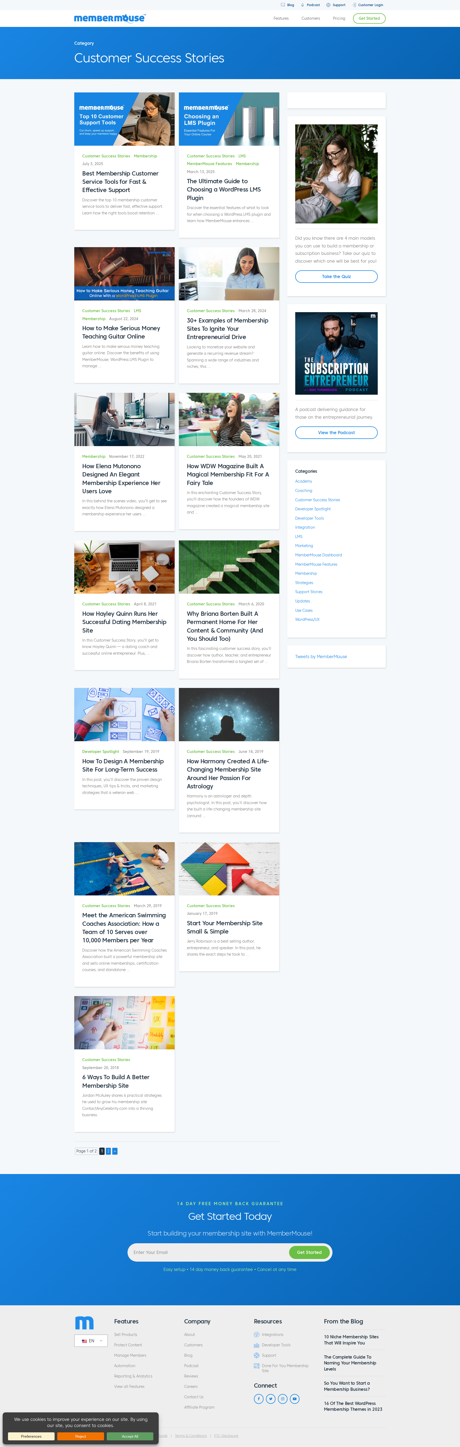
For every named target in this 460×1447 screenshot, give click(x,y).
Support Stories (308, 591)
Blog (290, 5)
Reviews (191, 1376)
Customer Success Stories (106, 156)
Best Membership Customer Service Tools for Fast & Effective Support (120, 182)
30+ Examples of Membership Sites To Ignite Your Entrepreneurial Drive (227, 329)
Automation (124, 1366)
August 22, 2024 (123, 319)
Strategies (304, 582)
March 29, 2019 (148, 906)
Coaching (303, 490)
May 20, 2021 (250, 456)
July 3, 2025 (92, 164)
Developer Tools (309, 518)
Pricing (339, 18)
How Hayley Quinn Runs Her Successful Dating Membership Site (124, 622)
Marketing (304, 545)
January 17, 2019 (202, 913)
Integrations (272, 1334)
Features (281, 18)
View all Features (129, 1386)
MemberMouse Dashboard (318, 555)
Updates (302, 601)
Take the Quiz (336, 276)
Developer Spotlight (100, 751)
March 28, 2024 (252, 311)
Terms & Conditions (191, 1436)
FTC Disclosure (226, 1436)
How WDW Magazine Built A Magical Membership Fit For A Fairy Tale (228, 474)
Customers (311, 18)
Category (84, 43)
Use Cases (304, 610)
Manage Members (130, 1355)
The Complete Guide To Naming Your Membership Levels (350, 1363)
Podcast (313, 5)
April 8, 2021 (145, 604)
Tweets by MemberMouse (321, 656)
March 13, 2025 (201, 172)
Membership (145, 156)
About (189, 1334)
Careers (191, 1386)
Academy (303, 481)
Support (339, 5)
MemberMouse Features (209, 164)
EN (91, 1340)
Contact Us (193, 1397)
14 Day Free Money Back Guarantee (230, 1203)
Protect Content (128, 1345)
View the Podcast (336, 432)
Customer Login (370, 5)
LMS (242, 156)
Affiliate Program (199, 1407)
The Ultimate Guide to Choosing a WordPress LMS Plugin (224, 189)
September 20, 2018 (100, 1068)
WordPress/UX (307, 619)
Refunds (160, 1436)
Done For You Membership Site (285, 1368)
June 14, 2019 (251, 751)
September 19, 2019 (141, 751)
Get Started (369, 18)
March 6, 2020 (251, 604)
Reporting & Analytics (133, 1376)
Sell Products (125, 1334)
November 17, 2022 (126, 456)
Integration (305, 527)
